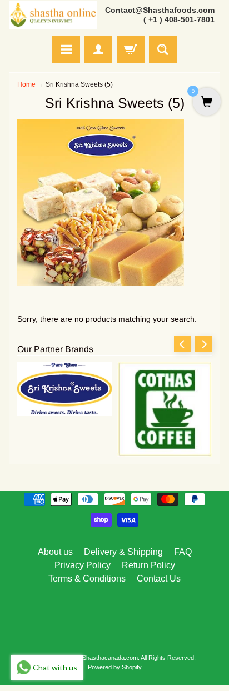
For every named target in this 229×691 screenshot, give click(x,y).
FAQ (183, 552)
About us (55, 552)
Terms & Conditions (87, 578)
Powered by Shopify (115, 667)
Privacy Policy (82, 565)
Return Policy (148, 565)
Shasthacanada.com (110, 657)
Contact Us (159, 578)
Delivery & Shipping (123, 552)
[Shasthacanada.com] (53, 15)
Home (26, 84)
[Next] (203, 344)
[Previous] (182, 344)
